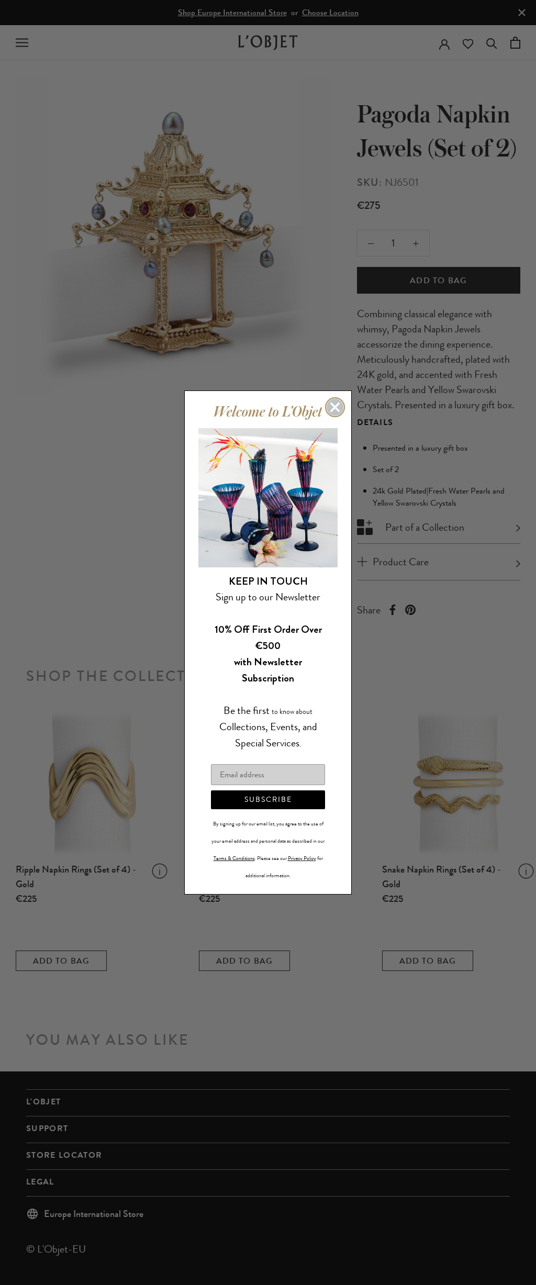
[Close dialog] (335, 407)
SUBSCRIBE (268, 799)
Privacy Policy (302, 858)
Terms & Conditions (234, 858)
